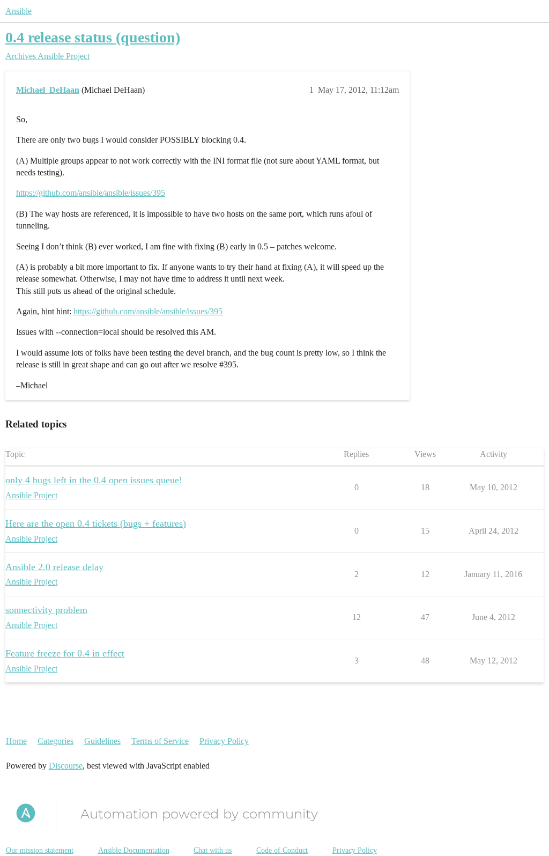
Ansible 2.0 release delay (54, 567)
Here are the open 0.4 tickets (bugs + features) (95, 523)
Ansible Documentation (133, 850)
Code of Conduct (282, 850)
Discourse (66, 765)
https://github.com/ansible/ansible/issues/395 (90, 192)
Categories (55, 741)
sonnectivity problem (46, 609)
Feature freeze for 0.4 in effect (64, 653)
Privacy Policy (224, 741)
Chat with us (213, 850)
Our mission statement (39, 850)
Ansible (18, 11)
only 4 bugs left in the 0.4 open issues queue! (93, 480)
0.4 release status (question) (92, 37)
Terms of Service (160, 741)
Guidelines (102, 741)
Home (16, 741)
